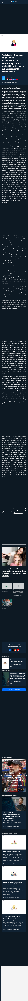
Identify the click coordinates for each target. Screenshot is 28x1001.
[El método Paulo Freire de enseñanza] (7, 586)
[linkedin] (13, 79)
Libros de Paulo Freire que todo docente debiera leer (6, 607)
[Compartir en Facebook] (10, 650)
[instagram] (11, 79)
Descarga (25, 760)
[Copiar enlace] (18, 650)
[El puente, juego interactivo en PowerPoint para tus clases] (5, 663)
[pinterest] (17, 79)
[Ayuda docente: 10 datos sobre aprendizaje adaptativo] (14, 907)
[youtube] (7, 79)
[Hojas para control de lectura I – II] (14, 842)
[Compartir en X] (12, 650)
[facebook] (15, 79)
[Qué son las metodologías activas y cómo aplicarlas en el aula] (14, 873)
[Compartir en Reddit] (15, 650)
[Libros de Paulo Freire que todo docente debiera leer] (7, 602)
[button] (2, 2)
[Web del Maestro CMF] (3, 78)
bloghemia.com (18, 513)
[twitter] (9, 79)
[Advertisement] (14, 18)
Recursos (25, 762)
